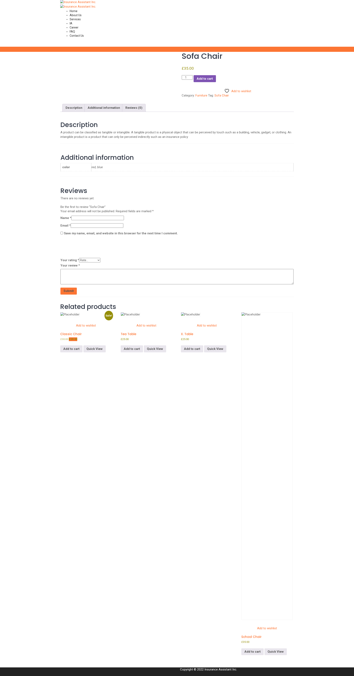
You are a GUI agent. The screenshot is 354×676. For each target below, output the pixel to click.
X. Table (187, 334)
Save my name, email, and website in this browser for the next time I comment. (121, 233)
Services (75, 19)
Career (74, 27)
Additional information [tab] (104, 108)
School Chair (251, 637)
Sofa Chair (221, 95)
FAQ (72, 31)
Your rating (69, 260)
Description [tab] (74, 108)
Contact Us (77, 35)
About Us (76, 15)
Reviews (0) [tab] (133, 108)
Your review (70, 265)
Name (65, 218)
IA (71, 23)
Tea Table (128, 334)
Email (65, 225)
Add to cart (205, 79)
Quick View (94, 349)
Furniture (201, 95)
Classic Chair (71, 334)
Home (73, 11)
